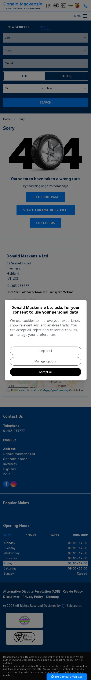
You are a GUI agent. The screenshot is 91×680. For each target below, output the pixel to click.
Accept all (45, 372)
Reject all (45, 351)
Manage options (45, 361)
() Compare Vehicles (68, 677)
